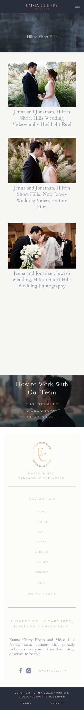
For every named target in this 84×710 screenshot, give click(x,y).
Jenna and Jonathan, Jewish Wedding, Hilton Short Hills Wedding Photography (42, 280)
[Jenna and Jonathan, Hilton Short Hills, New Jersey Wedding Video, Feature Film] (42, 160)
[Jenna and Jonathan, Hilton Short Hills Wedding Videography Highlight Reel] (42, 84)
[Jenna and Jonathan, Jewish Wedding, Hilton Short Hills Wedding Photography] (42, 246)
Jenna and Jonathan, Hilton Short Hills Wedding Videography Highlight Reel (42, 119)
